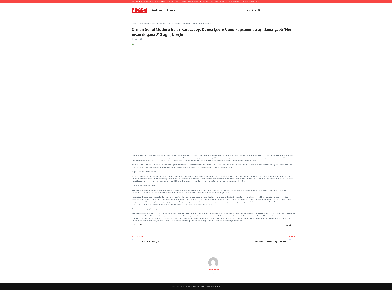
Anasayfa (134, 23)
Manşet (161, 10)
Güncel (154, 10)
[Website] (213, 273)
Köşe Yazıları (171, 10)
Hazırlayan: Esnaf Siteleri (198, 286)
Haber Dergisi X (216, 286)
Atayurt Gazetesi (213, 270)
